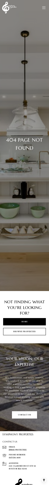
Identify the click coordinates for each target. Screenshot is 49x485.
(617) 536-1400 (14, 458)
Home (24, 322)
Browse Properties (24, 332)
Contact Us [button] (24, 415)
